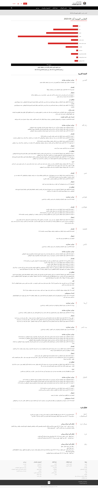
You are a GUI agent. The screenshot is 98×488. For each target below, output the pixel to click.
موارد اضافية (39, 474)
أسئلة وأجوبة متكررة (37, 472)
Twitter (21, 4)
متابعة (25, 3)
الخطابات (55, 469)
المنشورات (39, 464)
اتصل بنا (24, 464)
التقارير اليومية (84, 13)
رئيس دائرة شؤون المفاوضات (20, 467)
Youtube (18, 4)
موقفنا (70, 8)
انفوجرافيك (39, 465)
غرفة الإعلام (55, 8)
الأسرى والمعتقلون (83, 469)
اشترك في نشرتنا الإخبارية (21, 471)
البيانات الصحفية (54, 465)
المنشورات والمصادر (46, 8)
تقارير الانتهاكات (63, 8)
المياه (86, 471)
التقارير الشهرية (69, 465)
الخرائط (40, 467)
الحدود (86, 464)
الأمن (86, 472)
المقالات (55, 471)
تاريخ (25, 465)
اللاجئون (85, 467)
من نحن (37, 8)
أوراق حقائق (39, 469)
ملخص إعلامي (54, 472)
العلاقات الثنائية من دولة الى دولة (81, 476)
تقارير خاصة (39, 476)
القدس (85, 465)
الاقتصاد (85, 474)
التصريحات (55, 467)
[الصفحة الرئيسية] (73, 3)
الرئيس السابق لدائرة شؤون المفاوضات (18, 469)
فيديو (56, 474)
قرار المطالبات (84, 477)
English (14, 3)
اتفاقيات (39, 471)
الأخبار (55, 464)
